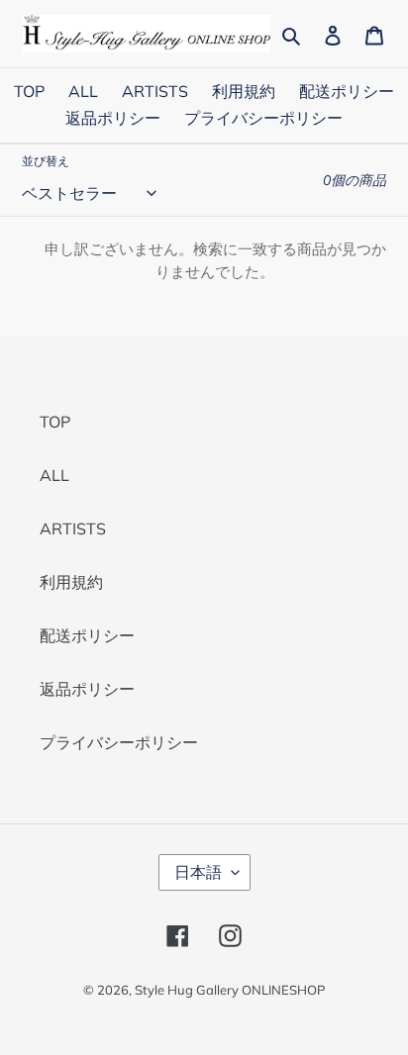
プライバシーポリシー (119, 742)
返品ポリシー (87, 689)
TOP (55, 422)
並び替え (45, 160)
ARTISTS (73, 528)
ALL (54, 475)
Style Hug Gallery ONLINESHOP (230, 990)
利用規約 (71, 582)
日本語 (198, 872)
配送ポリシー (87, 635)
